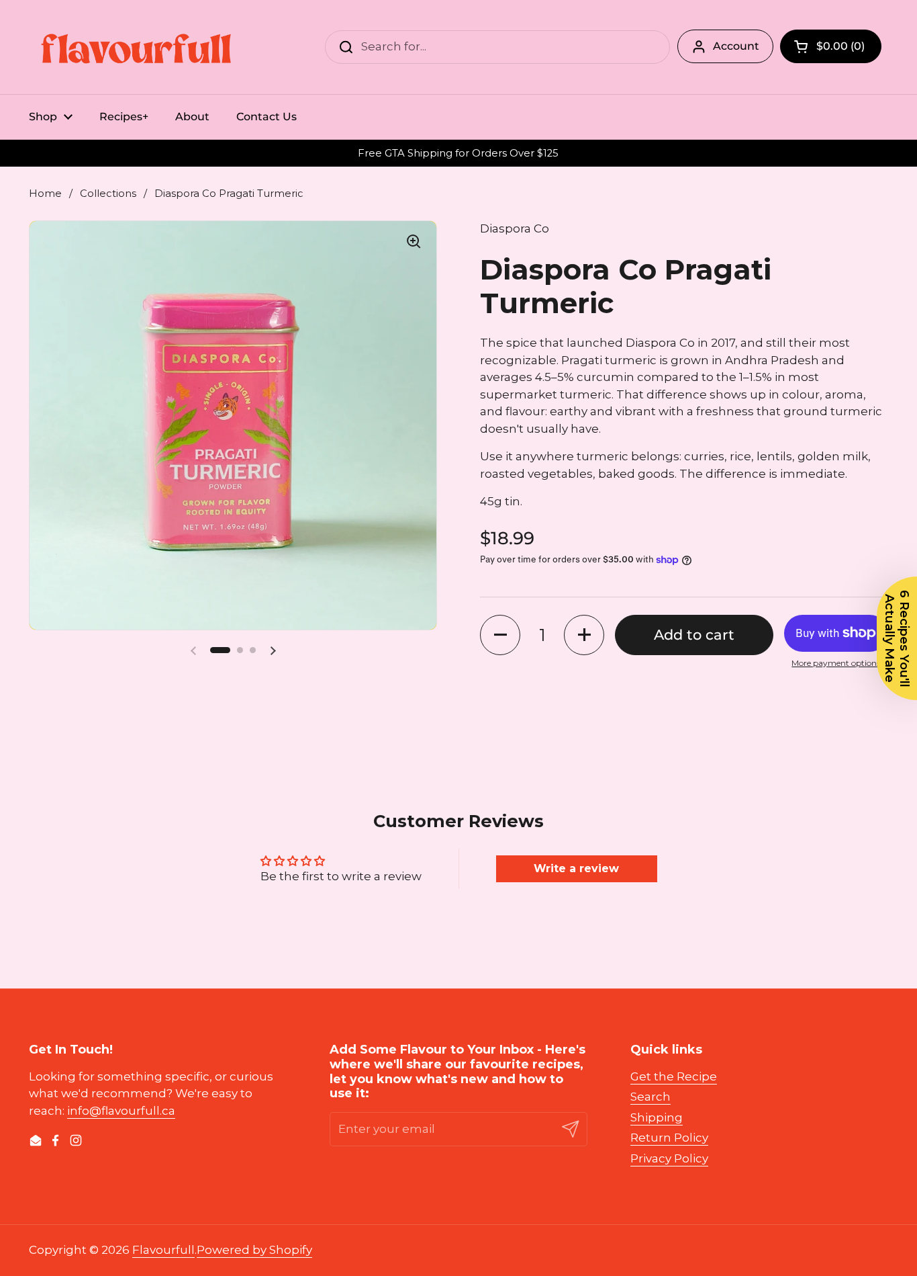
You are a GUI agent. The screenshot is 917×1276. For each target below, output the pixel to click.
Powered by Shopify (254, 1250)
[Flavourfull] (136, 47)
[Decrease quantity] (500, 635)
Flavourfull (163, 1250)
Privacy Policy (669, 1158)
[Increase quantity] (584, 635)
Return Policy (669, 1137)
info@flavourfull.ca (121, 1110)
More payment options (835, 663)
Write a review (576, 868)
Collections (108, 193)
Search (650, 1096)
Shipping (656, 1117)
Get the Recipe (673, 1076)
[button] (220, 650)
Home (45, 193)
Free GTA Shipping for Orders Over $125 (458, 153)
